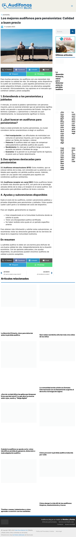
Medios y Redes (69, 519)
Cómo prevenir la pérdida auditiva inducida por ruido (56, 454)
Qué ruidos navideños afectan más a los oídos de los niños (57, 336)
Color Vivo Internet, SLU (21, 530)
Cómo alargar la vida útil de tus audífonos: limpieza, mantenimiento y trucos (55, 504)
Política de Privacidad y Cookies (45, 531)
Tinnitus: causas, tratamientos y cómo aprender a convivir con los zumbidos (16, 510)
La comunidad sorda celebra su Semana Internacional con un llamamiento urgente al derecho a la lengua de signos (56, 389)
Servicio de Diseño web (66, 522)
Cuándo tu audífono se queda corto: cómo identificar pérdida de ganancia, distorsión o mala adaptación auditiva (18, 451)
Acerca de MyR (70, 524)
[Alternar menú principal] (72, 6)
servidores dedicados (19, 535)
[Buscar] (72, 31)
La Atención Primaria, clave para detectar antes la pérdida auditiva (60, 80)
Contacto (60, 524)
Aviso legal (59, 531)
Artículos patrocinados (49, 522)
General (6, 15)
